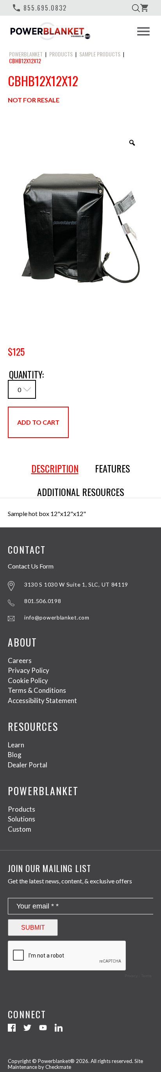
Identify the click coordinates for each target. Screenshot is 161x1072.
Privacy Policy (28, 670)
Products (21, 809)
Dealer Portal (27, 765)
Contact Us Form (31, 566)
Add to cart (38, 422)
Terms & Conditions (37, 690)
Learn (16, 745)
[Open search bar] (136, 8)
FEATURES (112, 468)
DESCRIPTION (55, 468)
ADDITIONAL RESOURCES (80, 492)
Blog (14, 754)
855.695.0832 (39, 8)
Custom (19, 829)
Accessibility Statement (42, 700)
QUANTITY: (26, 374)
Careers (20, 660)
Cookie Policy (28, 680)
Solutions (21, 819)
